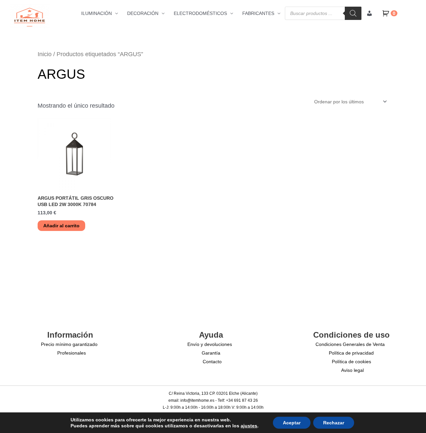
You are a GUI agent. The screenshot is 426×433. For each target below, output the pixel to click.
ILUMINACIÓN (96, 13)
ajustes (249, 425)
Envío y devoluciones (209, 344)
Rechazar (333, 422)
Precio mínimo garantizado (69, 344)
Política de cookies (351, 361)
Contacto (212, 361)
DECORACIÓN (142, 13)
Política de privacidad (351, 353)
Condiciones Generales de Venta (350, 344)
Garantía (211, 353)
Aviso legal (352, 370)
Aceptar (292, 422)
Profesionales (71, 353)
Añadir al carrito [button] (61, 225)
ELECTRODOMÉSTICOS (200, 13)
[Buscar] (353, 13)
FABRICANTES (258, 13)
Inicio (45, 54)
